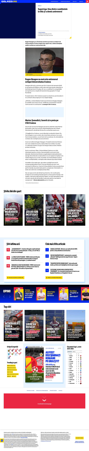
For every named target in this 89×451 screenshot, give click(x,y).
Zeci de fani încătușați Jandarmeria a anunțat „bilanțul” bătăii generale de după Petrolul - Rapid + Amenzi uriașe (34, 210)
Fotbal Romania (54, 1)
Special (81, 1)
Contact (60, 390)
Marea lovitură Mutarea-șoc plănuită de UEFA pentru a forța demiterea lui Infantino (63, 250)
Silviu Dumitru (42, 32)
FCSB (70, 357)
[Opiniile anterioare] (4, 296)
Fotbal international (65, 1)
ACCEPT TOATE (79, 437)
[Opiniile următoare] (10, 296)
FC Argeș (71, 361)
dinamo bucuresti (12, 369)
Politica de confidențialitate (42, 390)
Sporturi (75, 1)
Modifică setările (53, 390)
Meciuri (74, 351)
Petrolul (71, 366)
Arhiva (39, 5)
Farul (70, 368)
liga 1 (10, 376)
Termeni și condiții (30, 390)
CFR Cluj (10, 372)
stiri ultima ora (12, 365)
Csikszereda (71, 383)
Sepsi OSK (71, 374)
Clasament (69, 351)
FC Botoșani (71, 379)
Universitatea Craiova (13, 374)
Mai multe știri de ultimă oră (16, 277)
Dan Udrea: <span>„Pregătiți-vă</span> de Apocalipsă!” (70, 293)
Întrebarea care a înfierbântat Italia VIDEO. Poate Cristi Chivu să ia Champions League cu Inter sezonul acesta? (13, 325)
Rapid (70, 359)
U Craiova (71, 370)
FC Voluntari (71, 376)
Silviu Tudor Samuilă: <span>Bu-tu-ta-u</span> (47, 293)
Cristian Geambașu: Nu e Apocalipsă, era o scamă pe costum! (25, 293)
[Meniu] (87, 1)
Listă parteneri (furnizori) (46, 441)
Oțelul (70, 372)
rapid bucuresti (12, 367)
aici (12, 444)
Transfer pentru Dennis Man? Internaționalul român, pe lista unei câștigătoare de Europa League (54, 210)
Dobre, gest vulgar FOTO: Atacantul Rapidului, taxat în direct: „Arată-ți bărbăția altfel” (54, 325)
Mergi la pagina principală (54, 277)
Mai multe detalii (24, 437)
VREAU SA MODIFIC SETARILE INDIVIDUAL (79, 442)
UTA (70, 381)
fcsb (15, 376)
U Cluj (70, 365)
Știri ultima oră (13, 244)
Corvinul (71, 363)
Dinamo (71, 355)
